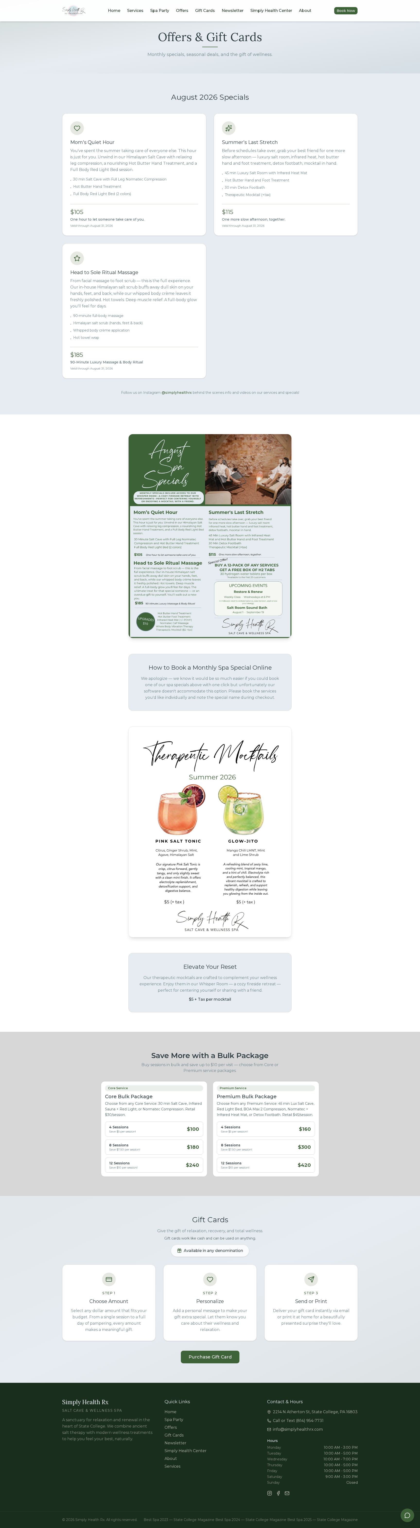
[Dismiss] (410, 1490)
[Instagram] (269, 1493)
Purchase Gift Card (210, 1357)
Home (114, 10)
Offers (182, 10)
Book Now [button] (346, 11)
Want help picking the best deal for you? (378, 1495)
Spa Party (159, 10)
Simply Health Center (271, 10)
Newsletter (233, 10)
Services (135, 10)
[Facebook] (278, 1493)
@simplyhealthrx (177, 392)
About (305, 10)
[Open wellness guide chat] (407, 1515)
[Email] (287, 1493)
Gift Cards (205, 10)
